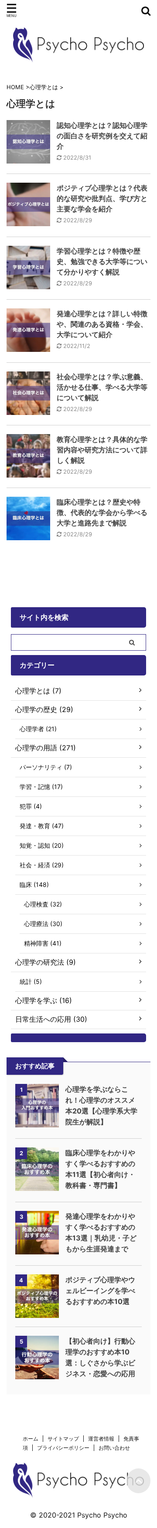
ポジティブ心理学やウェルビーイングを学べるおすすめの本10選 (100, 1290)
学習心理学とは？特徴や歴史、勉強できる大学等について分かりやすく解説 (102, 261)
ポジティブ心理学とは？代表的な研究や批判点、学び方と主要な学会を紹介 (102, 198)
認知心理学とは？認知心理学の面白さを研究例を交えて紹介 (102, 135)
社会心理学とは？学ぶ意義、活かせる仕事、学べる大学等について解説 (102, 387)
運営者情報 (101, 1438)
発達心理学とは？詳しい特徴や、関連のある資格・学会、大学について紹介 (102, 324)
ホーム (30, 1438)
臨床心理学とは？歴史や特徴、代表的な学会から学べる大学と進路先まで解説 (102, 512)
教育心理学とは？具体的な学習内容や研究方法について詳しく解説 (102, 450)
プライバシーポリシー (63, 1447)
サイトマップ (63, 1438)
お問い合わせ (114, 1447)
